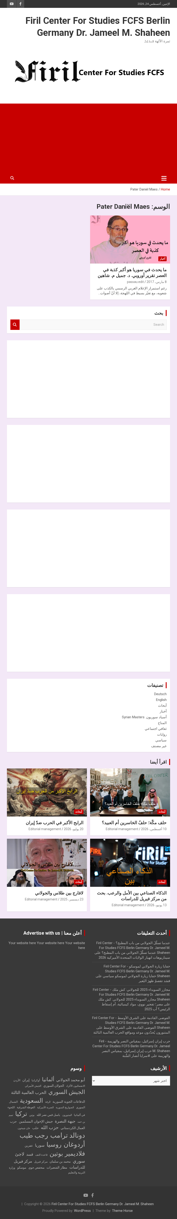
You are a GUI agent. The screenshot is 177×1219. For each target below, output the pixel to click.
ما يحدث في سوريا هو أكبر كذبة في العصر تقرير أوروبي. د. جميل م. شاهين (132, 272)
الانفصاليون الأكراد (75, 1085)
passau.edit (135, 282)
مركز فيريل (40, 1161)
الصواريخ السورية (65, 1107)
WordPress (82, 1211)
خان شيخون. (23, 1128)
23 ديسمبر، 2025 (71, 899)
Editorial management (122, 829)
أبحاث (162, 705)
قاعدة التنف (41, 1154)
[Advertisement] (88, 138)
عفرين (29, 1145)
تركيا (21, 1114)
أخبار (162, 258)
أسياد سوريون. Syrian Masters (144, 717)
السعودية (31, 1100)
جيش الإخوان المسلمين (36, 1121)
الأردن (16, 1080)
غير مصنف (159, 746)
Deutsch (160, 694)
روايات (162, 734)
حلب (35, 1128)
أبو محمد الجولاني (70, 1080)
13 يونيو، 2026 (157, 905)
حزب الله (50, 1127)
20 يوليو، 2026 (73, 829)
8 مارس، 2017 (157, 282)
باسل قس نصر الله (48, 1115)
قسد (29, 1154)
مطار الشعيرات (57, 1168)
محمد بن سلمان (60, 1161)
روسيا (54, 1144)
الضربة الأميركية (45, 1107)
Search (15, 324)
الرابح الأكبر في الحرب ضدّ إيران (54, 822)
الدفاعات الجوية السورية (69, 1102)
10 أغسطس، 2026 (154, 829)
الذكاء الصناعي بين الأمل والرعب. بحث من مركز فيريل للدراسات (132, 895)
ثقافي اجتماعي (156, 729)
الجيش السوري (66, 1092)
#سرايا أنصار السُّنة (136, 1056)
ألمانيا (48, 1079)
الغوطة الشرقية (26, 1107)
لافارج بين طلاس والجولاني (59, 893)
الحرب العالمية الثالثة (28, 1092)
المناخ (162, 723)
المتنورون (67, 1115)
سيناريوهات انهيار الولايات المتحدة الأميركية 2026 (134, 957)
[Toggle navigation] (164, 178)
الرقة (47, 1101)
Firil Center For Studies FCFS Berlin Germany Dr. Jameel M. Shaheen (103, 1204)
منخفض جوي (36, 1167)
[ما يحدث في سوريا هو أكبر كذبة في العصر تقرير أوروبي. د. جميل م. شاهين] (130, 239)
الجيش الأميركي (33, 1085)
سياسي (161, 740)
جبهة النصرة (65, 1121)
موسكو (21, 1167)
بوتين (32, 1115)
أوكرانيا (36, 1080)
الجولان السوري (53, 1085)
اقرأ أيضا (158, 762)
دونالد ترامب (67, 1135)
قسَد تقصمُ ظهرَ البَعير (154, 981)
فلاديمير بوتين (67, 1153)
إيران (26, 1080)
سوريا (39, 1145)
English (161, 700)
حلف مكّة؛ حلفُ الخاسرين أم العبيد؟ (134, 822)
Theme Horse (122, 1211)
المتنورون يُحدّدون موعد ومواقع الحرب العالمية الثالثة (131, 1032)
